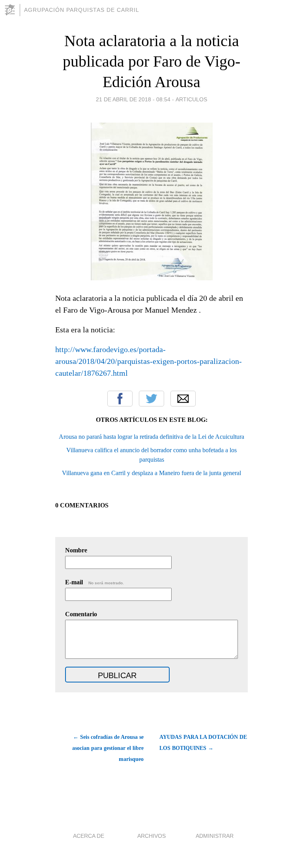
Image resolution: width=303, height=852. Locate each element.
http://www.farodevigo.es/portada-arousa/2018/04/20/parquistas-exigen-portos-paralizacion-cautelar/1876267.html (148, 361)
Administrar (215, 836)
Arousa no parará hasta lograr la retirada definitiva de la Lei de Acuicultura (151, 436)
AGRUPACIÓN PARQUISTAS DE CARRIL (81, 10)
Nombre (76, 550)
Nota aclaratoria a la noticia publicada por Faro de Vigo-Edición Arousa (151, 61)
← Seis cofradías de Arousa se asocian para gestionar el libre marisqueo (108, 748)
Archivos (151, 836)
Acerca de (88, 836)
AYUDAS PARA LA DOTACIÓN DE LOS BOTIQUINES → (203, 742)
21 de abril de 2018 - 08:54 (133, 99)
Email (183, 398)
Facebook (120, 398)
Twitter (151, 398)
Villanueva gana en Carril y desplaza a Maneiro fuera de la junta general (151, 473)
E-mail (94, 582)
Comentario (81, 614)
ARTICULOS (191, 99)
